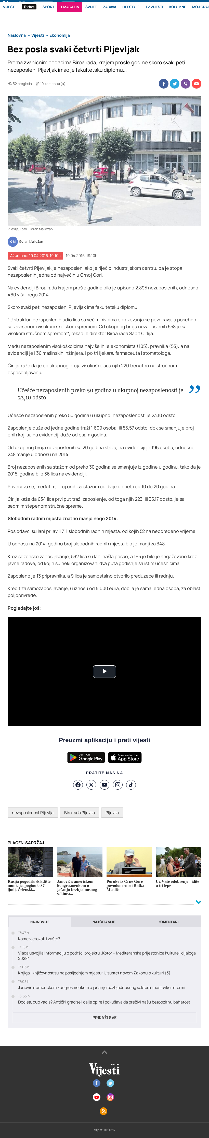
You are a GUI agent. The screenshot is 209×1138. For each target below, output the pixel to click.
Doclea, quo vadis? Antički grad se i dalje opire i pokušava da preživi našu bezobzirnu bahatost (104, 1002)
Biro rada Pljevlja (79, 812)
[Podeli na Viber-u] (185, 84)
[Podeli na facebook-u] (163, 84)
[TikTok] (131, 785)
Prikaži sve (104, 1017)
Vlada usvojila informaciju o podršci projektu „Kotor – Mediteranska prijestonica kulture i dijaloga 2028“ (107, 955)
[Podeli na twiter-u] (174, 84)
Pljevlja (112, 812)
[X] (91, 785)
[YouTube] (104, 785)
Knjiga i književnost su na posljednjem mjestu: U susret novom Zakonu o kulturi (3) (94, 973)
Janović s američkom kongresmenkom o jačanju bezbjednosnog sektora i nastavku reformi (101, 987)
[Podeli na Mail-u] (196, 84)
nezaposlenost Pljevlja (33, 812)
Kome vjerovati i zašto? (39, 938)
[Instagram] (118, 785)
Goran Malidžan (31, 242)
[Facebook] (78, 785)
